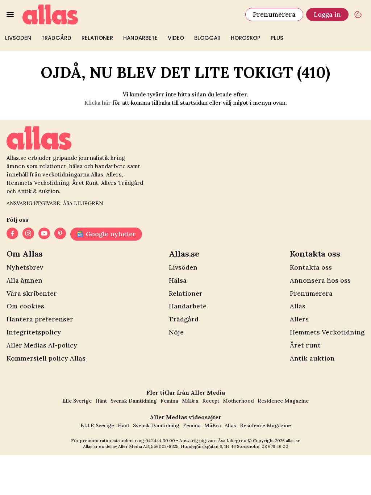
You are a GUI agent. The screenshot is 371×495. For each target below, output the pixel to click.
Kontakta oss (311, 267)
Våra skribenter (32, 293)
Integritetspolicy (34, 332)
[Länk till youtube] (44, 234)
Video (176, 38)
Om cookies (25, 306)
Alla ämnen (24, 280)
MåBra (190, 401)
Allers (299, 319)
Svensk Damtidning (134, 401)
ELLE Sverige (97, 425)
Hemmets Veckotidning (327, 332)
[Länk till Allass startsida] (129, 14)
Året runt (305, 345)
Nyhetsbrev (25, 267)
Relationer (97, 38)
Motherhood (238, 401)
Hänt (101, 401)
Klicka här (97, 102)
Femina (169, 401)
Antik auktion (312, 358)
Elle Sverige (77, 401)
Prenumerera (274, 14)
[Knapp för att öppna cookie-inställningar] (357, 14)
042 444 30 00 (160, 440)
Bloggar (207, 38)
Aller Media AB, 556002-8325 (148, 446)
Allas (297, 306)
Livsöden (18, 38)
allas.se (293, 440)
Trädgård (56, 38)
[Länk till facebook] (12, 234)
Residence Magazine (283, 401)
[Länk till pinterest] (60, 234)
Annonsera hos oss (320, 280)
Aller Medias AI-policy (42, 345)
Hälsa (178, 280)
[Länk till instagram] (28, 234)
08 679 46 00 (275, 446)
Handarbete (140, 38)
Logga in (327, 14)
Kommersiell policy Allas (46, 358)
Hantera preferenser (40, 319)
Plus (277, 38)
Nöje (176, 332)
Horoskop (245, 38)
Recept (210, 401)
